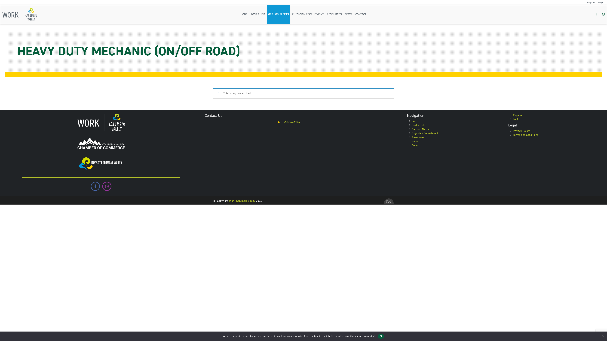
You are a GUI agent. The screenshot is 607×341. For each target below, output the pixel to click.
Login (601, 2)
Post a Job (258, 14)
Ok (381, 336)
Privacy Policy (521, 131)
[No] (603, 336)
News (348, 14)
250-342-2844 (292, 122)
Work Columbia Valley (242, 201)
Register (591, 2)
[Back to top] (602, 329)
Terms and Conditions (525, 135)
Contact (360, 14)
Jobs (244, 14)
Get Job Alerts (278, 14)
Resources (334, 14)
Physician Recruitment (308, 14)
